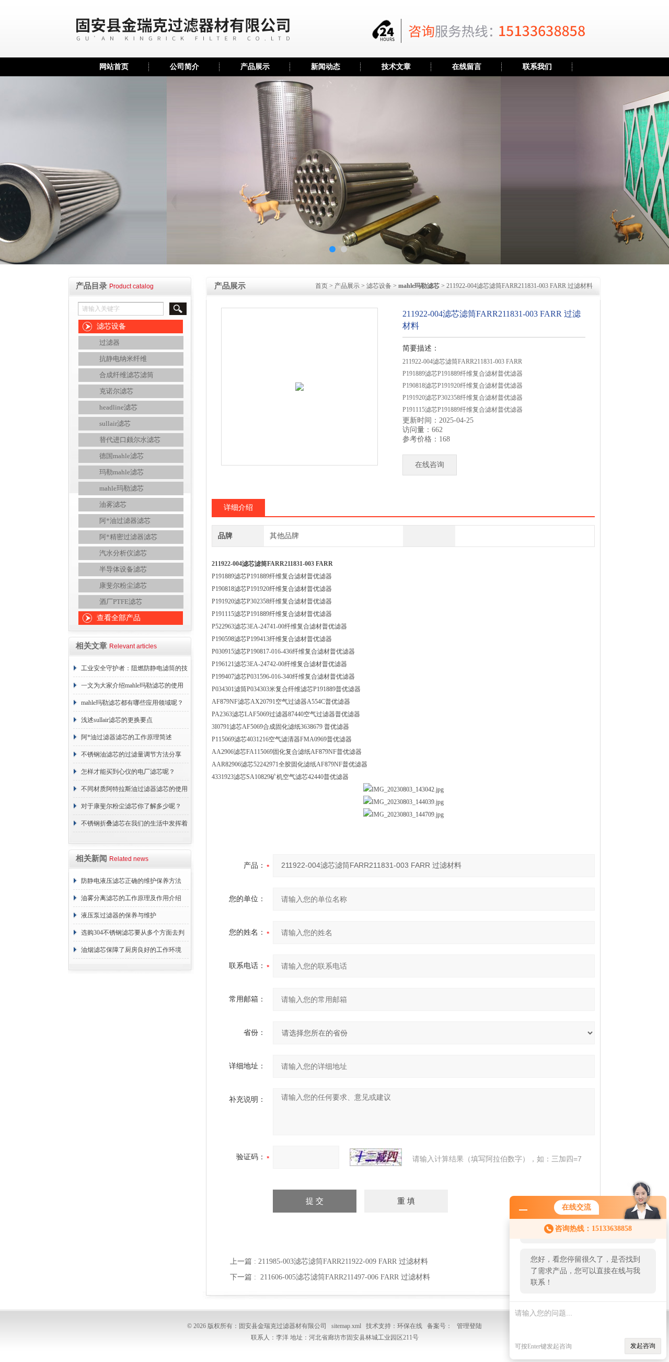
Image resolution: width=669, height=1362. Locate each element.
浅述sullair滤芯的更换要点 (117, 720)
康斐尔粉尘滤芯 (123, 585)
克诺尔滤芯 (116, 391)
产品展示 (255, 67)
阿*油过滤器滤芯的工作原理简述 (126, 737)
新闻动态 (325, 67)
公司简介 (184, 67)
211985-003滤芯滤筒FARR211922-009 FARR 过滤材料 (343, 1261)
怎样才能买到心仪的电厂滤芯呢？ (128, 771)
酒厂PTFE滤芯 (120, 602)
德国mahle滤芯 (121, 456)
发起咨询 (642, 1345)
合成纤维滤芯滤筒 (126, 375)
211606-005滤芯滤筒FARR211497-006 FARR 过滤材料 (345, 1277)
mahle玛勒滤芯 (121, 488)
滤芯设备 (111, 326)
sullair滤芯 (115, 423)
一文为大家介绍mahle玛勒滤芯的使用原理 (132, 688)
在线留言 (466, 67)
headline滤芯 (118, 407)
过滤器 (109, 342)
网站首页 (114, 67)
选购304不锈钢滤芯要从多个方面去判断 (132, 935)
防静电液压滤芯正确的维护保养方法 (131, 880)
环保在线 (409, 1326)
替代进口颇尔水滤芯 (129, 440)
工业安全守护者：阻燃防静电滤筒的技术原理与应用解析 (134, 671)
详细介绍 (238, 507)
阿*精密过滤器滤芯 (128, 537)
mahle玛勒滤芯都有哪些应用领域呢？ (132, 702)
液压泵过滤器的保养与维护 (118, 915)
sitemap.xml (346, 1326)
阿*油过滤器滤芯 (125, 521)
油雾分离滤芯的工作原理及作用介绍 (131, 898)
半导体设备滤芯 (123, 569)
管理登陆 (469, 1326)
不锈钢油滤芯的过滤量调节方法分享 (131, 754)
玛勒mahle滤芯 (121, 472)
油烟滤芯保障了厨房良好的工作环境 (131, 949)
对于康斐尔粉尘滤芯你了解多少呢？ (131, 806)
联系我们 (537, 67)
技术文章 (396, 67)
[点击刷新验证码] (376, 1157)
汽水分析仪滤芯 (123, 553)
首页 (321, 285)
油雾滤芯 (112, 504)
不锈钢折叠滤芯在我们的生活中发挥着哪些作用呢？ (134, 826)
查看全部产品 (119, 618)
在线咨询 (429, 465)
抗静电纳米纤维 (123, 359)
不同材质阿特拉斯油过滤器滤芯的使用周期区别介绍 (134, 791)
